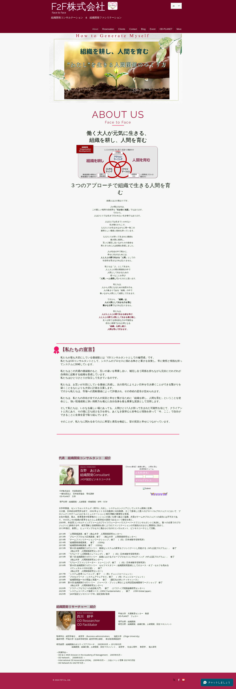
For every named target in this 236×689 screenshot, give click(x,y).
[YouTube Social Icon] (183, 679)
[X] (174, 679)
